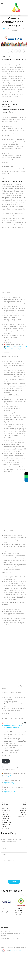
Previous (5, 805)
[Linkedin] (26, 480)
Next (24, 805)
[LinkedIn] (20, 51)
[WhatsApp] (26, 476)
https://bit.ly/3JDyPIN (10, 791)
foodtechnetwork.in (15, 950)
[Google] (24, 51)
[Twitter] (12, 51)
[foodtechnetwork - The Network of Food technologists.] (16, 7)
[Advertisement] (14, 245)
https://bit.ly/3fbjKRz (10, 783)
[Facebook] (7, 51)
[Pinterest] (16, 51)
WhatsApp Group (9, 776)
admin (5, 29)
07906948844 (7, 932)
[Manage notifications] (3, 950)
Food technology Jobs (14, 29)
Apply (6, 761)
